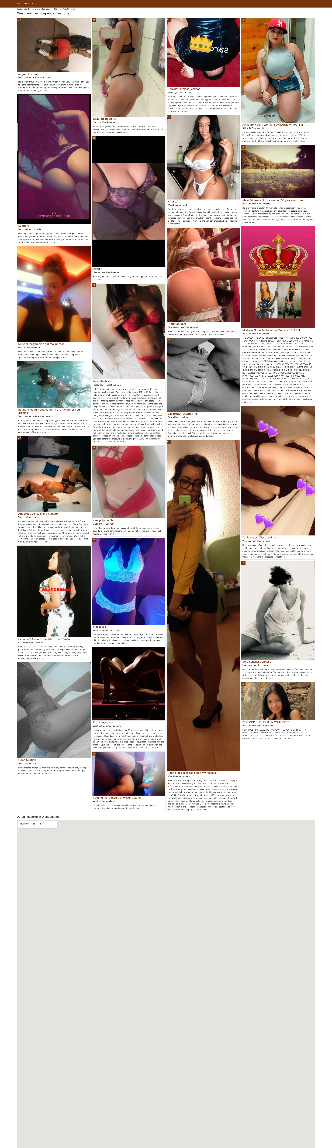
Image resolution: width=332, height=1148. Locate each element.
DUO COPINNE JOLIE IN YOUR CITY (265, 722)
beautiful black (102, 381)
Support (23, 225)
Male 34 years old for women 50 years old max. (273, 200)
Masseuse (99, 626)
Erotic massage (103, 722)
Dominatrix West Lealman (184, 89)
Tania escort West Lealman (259, 537)
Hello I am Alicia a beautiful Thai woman (44, 639)
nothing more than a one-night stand (117, 797)
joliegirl (97, 268)
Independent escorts (26, 9)
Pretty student (177, 323)
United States (45, 9)
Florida (57, 9)
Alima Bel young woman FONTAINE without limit (273, 124)
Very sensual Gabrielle (256, 661)
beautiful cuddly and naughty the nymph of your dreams (49, 411)
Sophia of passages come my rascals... (193, 772)
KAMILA (173, 201)
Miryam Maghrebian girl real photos (41, 344)
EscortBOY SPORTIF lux (183, 413)
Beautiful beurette (104, 118)
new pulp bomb (103, 520)
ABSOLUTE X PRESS (26, 3)
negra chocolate (28, 74)
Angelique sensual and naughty (38, 513)
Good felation (27, 760)
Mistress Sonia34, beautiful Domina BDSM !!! (271, 330)
